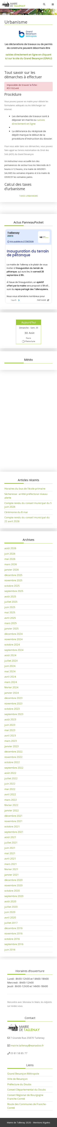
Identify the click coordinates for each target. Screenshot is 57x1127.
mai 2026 (9, 559)
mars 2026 (10, 564)
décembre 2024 (13, 633)
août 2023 (10, 719)
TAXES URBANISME (28, 195)
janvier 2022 (11, 810)
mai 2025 (9, 612)
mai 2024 (9, 671)
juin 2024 (9, 666)
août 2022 (10, 773)
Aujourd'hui (28, 322)
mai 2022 (9, 789)
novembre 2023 (13, 703)
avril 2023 (10, 735)
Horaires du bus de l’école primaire (24, 443)
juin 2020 (9, 912)
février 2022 (11, 805)
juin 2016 (9, 949)
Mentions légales (41, 1122)
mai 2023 (9, 730)
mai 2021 (9, 853)
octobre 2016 (12, 939)
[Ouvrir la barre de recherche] (44, 4)
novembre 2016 (13, 933)
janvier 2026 (11, 569)
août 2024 (10, 655)
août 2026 (10, 548)
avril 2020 (10, 917)
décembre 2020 (13, 880)
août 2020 (10, 901)
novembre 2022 (13, 757)
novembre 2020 (13, 885)
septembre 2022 (13, 767)
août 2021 (10, 837)
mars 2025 (10, 623)
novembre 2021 (13, 821)
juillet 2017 (11, 922)
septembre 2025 (13, 591)
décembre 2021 (13, 815)
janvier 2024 (11, 692)
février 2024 (11, 687)
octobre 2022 (12, 762)
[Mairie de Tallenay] (13, 4)
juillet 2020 (11, 906)
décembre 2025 (13, 575)
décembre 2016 (13, 928)
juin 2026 (9, 553)
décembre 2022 (13, 751)
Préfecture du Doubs (19, 1084)
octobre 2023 (12, 708)
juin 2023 (9, 725)
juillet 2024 (11, 660)
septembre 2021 (13, 832)
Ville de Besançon (17, 1079)
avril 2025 (10, 617)
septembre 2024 (13, 650)
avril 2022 (10, 794)
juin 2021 (9, 848)
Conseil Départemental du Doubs (26, 1089)
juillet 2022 (11, 778)
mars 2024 (10, 682)
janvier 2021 (11, 874)
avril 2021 (10, 858)
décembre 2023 (13, 698)
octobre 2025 (12, 585)
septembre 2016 (13, 944)
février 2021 (11, 869)
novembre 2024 (13, 639)
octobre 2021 (12, 826)
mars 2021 (10, 864)
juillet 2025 (11, 601)
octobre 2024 (12, 644)
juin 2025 (9, 607)
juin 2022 (9, 783)
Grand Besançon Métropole (23, 1073)
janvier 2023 (11, 746)
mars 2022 (10, 799)
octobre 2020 (12, 890)
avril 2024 (10, 676)
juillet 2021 (11, 842)
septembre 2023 (13, 714)
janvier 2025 (11, 628)
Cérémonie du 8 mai (16, 512)
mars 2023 (10, 740)
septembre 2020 (13, 896)
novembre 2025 (13, 580)
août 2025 (10, 596)
